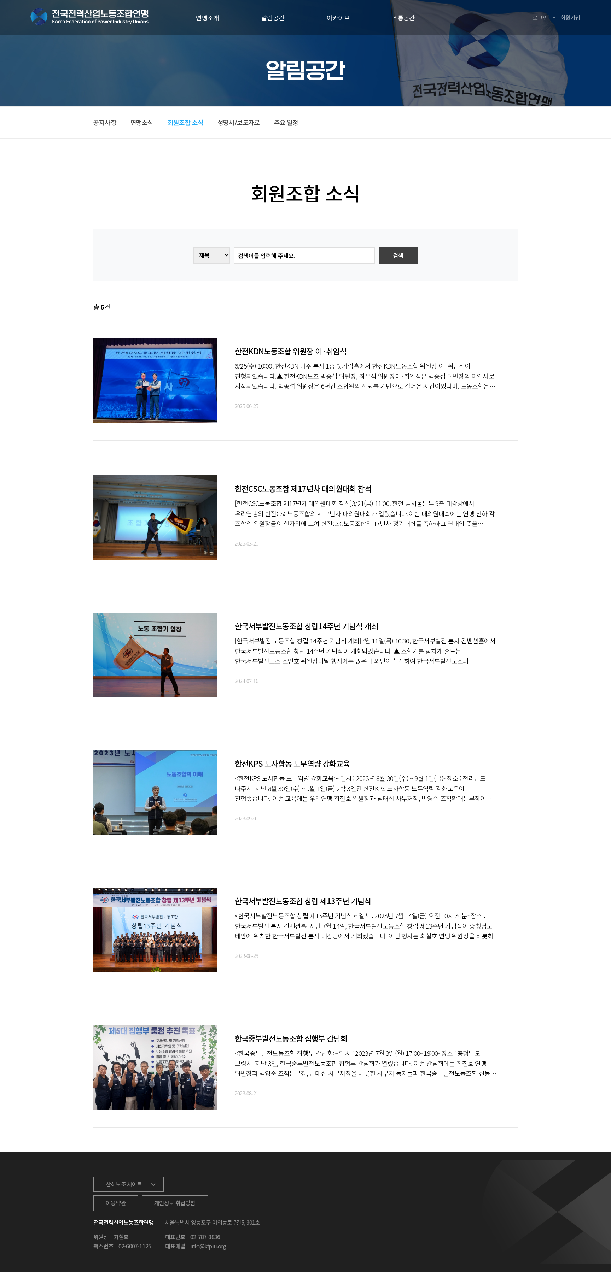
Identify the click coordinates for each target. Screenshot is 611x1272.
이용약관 (116, 1203)
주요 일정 (286, 122)
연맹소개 (207, 17)
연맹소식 (141, 122)
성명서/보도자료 (238, 122)
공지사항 (104, 122)
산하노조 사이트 (124, 1184)
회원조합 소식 (185, 122)
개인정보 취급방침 (175, 1203)
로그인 (540, 17)
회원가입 (570, 17)
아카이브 (338, 17)
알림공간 (272, 17)
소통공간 (403, 17)
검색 (398, 255)
